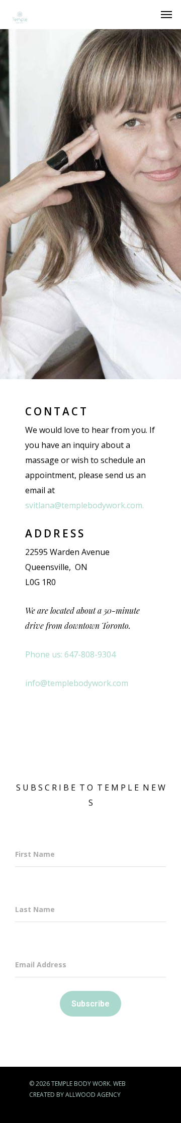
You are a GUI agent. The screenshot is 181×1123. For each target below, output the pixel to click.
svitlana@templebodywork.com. (84, 505)
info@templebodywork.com (76, 683)
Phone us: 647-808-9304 (70, 654)
